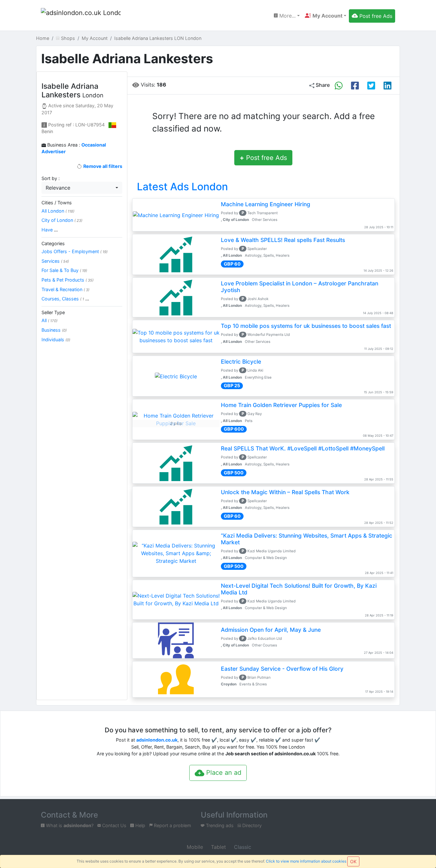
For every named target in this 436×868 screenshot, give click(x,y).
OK (353, 861)
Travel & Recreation (65, 289)
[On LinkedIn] (387, 85)
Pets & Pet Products (67, 280)
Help (139, 825)
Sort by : (50, 178)
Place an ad (222, 772)
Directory (251, 825)
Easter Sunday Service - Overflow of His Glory (282, 668)
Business (54, 330)
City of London (61, 220)
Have (49, 229)
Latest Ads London (182, 186)
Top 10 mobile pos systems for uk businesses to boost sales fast (306, 325)
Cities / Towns (56, 202)
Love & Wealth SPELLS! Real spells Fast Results (283, 240)
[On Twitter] (371, 85)
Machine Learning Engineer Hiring (265, 204)
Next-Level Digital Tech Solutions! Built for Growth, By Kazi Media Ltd (299, 589)
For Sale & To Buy (64, 270)
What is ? (69, 825)
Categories (53, 243)
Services (55, 261)
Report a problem (172, 825)
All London (57, 211)
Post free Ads (263, 158)
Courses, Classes (65, 298)
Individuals (55, 339)
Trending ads (219, 825)
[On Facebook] (355, 85)
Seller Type (53, 312)
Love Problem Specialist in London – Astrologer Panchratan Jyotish (299, 286)
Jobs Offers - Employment (74, 251)
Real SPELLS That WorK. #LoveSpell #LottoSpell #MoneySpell (303, 448)
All (49, 320)
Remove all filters (102, 166)
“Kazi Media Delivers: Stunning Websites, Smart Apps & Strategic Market (306, 539)
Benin (47, 131)
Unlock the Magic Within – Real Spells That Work (285, 492)
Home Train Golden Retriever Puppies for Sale (281, 405)
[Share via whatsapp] (338, 85)
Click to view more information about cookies (306, 861)
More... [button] (287, 15)
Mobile (194, 847)
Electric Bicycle (241, 361)
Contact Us (113, 825)
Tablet (217, 847)
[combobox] (81, 188)
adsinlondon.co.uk (156, 740)
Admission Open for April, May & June (271, 629)
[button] (325, 15)
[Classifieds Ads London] (81, 16)
